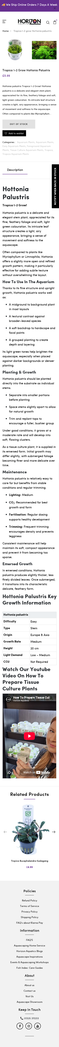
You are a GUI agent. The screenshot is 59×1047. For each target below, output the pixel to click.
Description (15, 170)
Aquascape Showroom (29, 1001)
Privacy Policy (29, 911)
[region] (29, 694)
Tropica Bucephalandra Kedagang (29, 861)
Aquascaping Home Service (29, 945)
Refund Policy (29, 900)
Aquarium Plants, (26, 142)
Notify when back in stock (55, 186)
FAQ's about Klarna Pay (29, 922)
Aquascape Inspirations (29, 956)
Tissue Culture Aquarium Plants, (27, 150)
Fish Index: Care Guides (29, 967)
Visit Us (30, 996)
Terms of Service (29, 906)
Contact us (30, 990)
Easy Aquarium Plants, (14, 146)
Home (5, 30)
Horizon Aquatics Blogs (29, 951)
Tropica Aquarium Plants (15, 153)
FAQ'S (29, 939)
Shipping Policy (29, 917)
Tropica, (49, 150)
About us (29, 985)
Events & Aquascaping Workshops (29, 962)
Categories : (9, 142)
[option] (29, 838)
